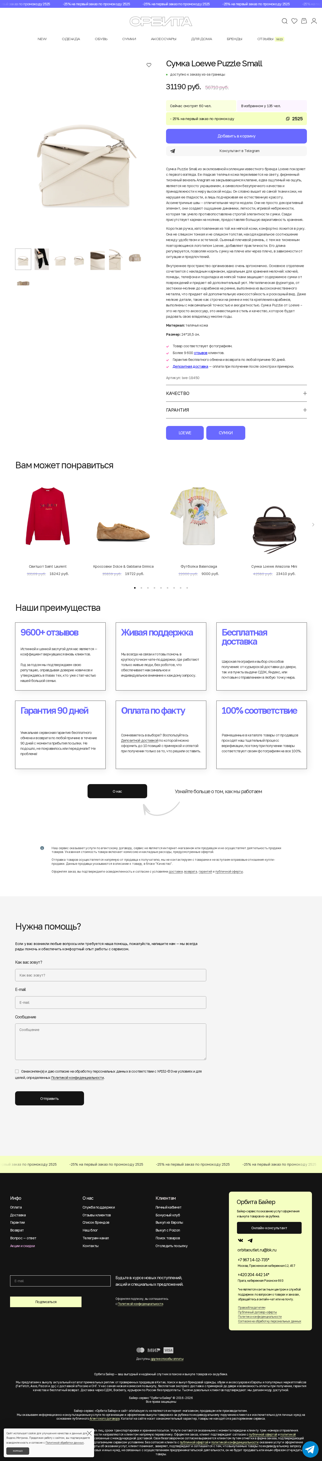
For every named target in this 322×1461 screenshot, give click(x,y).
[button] (135, 588)
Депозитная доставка (190, 366)
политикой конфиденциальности (235, 1442)
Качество (177, 393)
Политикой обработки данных (65, 1442)
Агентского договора (104, 1418)
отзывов (201, 353)
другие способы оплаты (167, 1359)
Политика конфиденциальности (260, 1317)
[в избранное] (148, 64)
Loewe (185, 432)
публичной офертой (263, 1434)
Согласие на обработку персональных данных (269, 1321)
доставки (176, 871)
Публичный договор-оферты (257, 1312)
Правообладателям (251, 1307)
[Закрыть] (89, 1433)
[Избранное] (294, 21)
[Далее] (313, 524)
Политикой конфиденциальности (77, 1077)
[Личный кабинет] (314, 21)
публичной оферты (229, 871)
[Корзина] (304, 21)
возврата (190, 871)
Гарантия (177, 410)
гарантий (205, 871)
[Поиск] (285, 21)
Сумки (226, 432)
